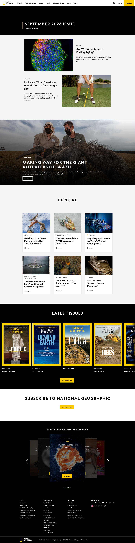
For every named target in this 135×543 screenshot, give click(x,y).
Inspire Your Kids (48, 512)
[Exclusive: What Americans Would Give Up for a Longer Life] (67, 91)
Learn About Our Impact (50, 522)
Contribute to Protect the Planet (76, 517)
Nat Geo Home (47, 503)
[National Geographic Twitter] (99, 502)
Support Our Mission (49, 525)
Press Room (47, 530)
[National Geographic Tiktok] (110, 502)
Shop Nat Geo (47, 515)
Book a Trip (47, 507)
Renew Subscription (73, 507)
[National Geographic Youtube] (103, 502)
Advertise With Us (48, 532)
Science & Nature (58, 3)
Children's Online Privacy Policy (28, 510)
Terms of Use (23, 503)
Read (28, 248)
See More (67, 487)
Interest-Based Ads (25, 512)
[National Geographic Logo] (26, 541)
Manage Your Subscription (74, 510)
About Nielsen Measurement (27, 515)
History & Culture (30, 3)
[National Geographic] (8, 3)
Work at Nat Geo (72, 512)
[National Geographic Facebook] (95, 502)
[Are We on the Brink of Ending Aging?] (67, 55)
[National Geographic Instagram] (92, 502)
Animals (19, 3)
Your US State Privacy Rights (27, 507)
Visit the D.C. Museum (49, 517)
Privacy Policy (23, 505)
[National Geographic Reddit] (113, 502)
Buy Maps (46, 510)
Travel (41, 3)
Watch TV (46, 520)
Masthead (46, 527)
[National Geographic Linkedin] (106, 502)
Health (48, 3)
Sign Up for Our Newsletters (75, 515)
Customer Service (72, 505)
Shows (69, 3)
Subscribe (70, 503)
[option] (16, 347)
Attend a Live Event (49, 505)
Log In (120, 3)
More (75, 3)
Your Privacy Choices (25, 517)
